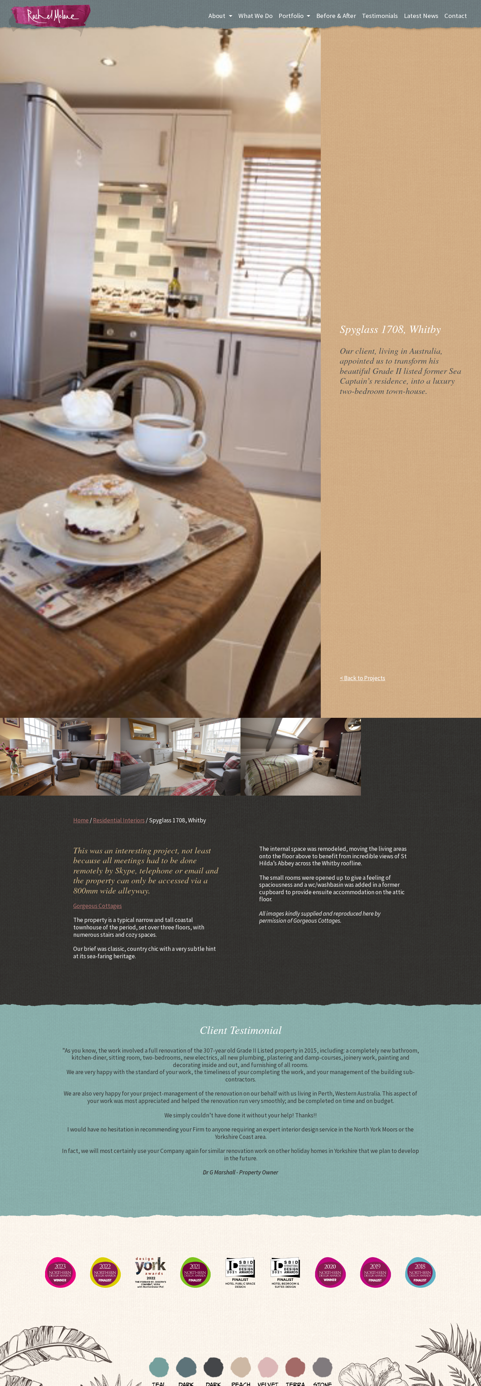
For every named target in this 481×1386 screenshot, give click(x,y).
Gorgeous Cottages (97, 906)
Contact (455, 16)
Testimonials (380, 16)
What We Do (255, 16)
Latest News (421, 16)
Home (81, 820)
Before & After (336, 16)
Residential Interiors (119, 820)
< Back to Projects (362, 678)
